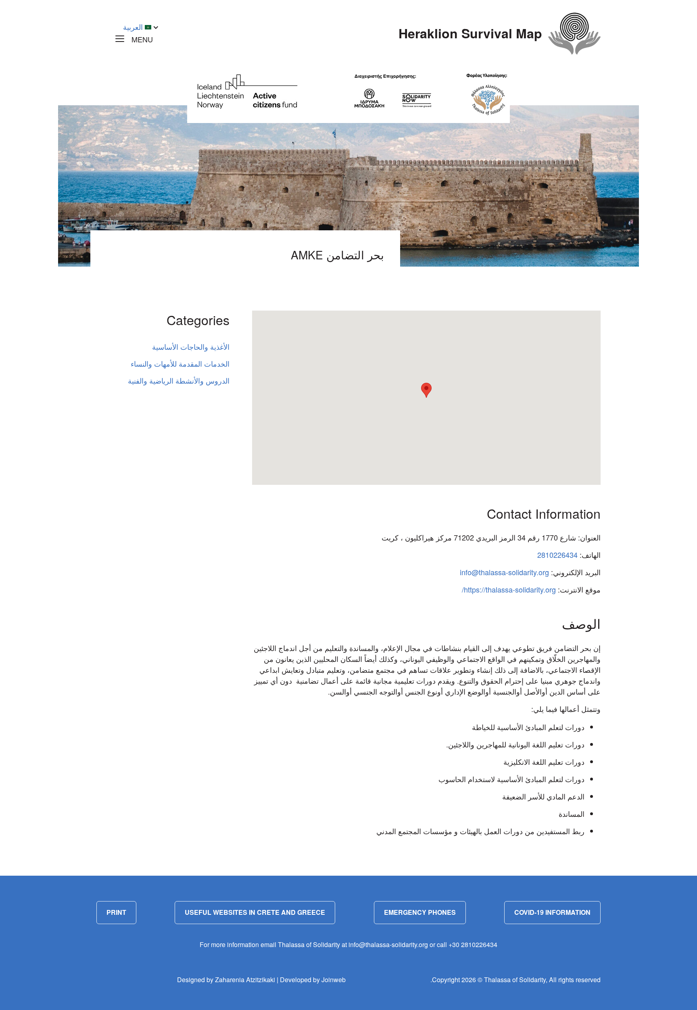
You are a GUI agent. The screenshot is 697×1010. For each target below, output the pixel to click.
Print (116, 912)
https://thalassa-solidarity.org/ (509, 589)
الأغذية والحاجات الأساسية (191, 346)
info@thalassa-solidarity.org (504, 572)
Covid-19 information (552, 912)
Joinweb (333, 979)
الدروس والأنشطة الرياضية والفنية (179, 380)
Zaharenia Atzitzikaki (245, 979)
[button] (426, 390)
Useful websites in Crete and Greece (255, 912)
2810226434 (557, 554)
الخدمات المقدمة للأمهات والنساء (180, 363)
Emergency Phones (420, 912)
